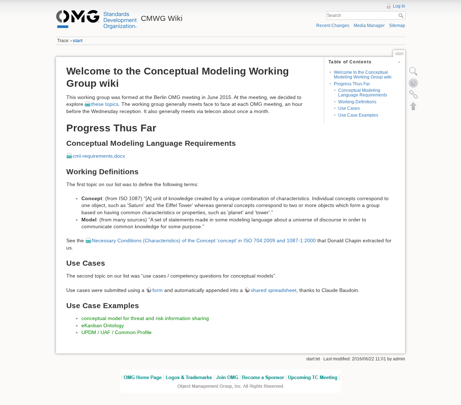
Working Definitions (357, 101)
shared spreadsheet (273, 290)
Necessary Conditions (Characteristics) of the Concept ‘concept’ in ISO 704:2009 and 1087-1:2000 (204, 240)
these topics (104, 104)
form (157, 290)
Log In (399, 6)
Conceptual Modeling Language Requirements (362, 93)
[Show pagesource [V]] (413, 71)
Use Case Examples (358, 115)
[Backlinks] (413, 94)
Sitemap (397, 25)
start (77, 40)
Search (401, 15)
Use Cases (349, 108)
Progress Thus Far (352, 83)
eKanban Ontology (102, 325)
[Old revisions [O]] (413, 83)
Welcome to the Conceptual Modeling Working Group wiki (362, 75)
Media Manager (369, 25)
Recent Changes (332, 25)
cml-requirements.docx (99, 156)
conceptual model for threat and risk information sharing (145, 318)
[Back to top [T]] (413, 106)
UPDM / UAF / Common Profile (116, 332)
